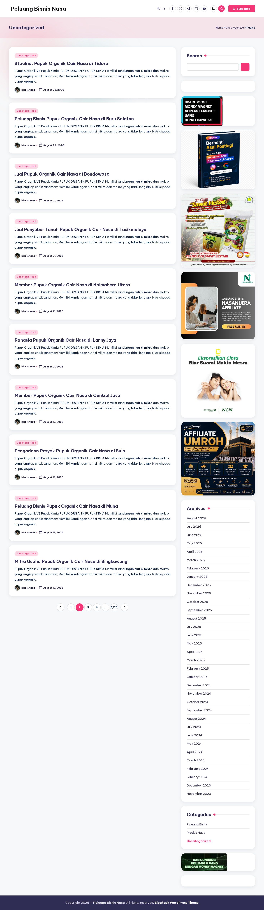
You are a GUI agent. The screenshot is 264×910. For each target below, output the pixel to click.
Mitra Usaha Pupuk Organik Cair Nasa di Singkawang (71, 561)
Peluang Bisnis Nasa (38, 8)
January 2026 (197, 577)
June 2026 (194, 535)
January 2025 (197, 677)
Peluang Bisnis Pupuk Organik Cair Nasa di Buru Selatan (74, 118)
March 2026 (196, 560)
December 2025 (199, 585)
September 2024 (199, 710)
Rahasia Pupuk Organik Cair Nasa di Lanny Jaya (65, 340)
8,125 (113, 607)
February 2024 (198, 769)
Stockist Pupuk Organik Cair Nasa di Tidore (61, 63)
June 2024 (194, 735)
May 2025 (194, 643)
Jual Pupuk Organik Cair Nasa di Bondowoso (62, 174)
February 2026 (198, 568)
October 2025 (197, 602)
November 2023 (199, 794)
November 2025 (199, 593)
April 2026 (195, 552)
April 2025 (195, 652)
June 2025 (194, 635)
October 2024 (197, 702)
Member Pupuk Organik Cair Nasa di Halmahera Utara (72, 284)
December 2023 (199, 785)
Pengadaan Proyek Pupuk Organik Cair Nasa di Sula (70, 450)
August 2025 (196, 618)
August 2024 (196, 719)
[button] (241, 8)
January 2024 (197, 777)
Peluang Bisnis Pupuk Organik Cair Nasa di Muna (66, 506)
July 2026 (194, 527)
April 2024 (195, 752)
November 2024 (199, 693)
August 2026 (196, 518)
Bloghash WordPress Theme (177, 903)
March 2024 (196, 760)
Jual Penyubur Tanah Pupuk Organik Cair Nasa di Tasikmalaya (80, 229)
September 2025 (199, 610)
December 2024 (199, 685)
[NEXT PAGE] (124, 607)
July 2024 (194, 727)
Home (219, 27)
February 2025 (198, 669)
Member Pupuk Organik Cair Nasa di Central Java (67, 395)
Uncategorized (235, 27)
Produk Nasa (196, 833)
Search (194, 55)
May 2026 (194, 543)
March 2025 (196, 660)
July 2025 (194, 627)
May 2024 (194, 744)
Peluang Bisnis (197, 824)
